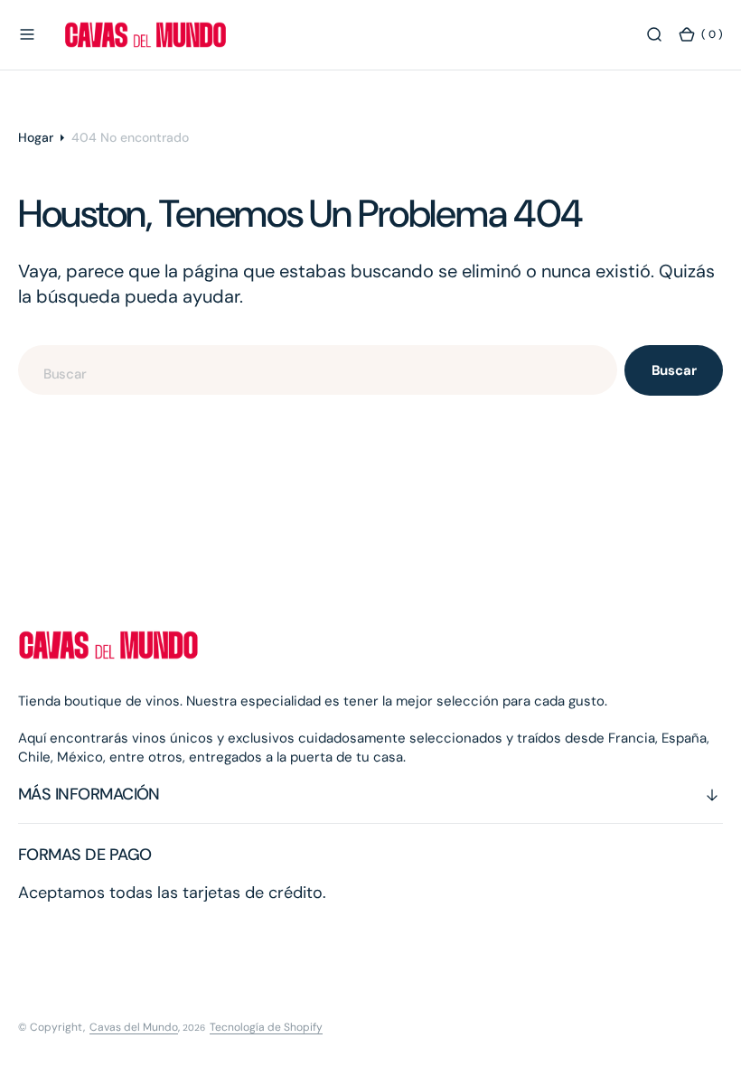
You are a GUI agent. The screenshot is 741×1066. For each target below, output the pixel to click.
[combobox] (317, 370)
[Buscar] (654, 34)
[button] (27, 34)
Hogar (35, 137)
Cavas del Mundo (133, 1027)
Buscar (674, 370)
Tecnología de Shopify (266, 1027)
